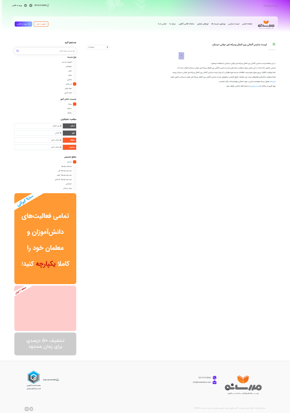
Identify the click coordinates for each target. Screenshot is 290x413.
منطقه (72, 140)
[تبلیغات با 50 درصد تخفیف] (45, 344)
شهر (73, 133)
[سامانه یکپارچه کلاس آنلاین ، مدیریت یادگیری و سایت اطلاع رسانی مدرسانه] (45, 238)
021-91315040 (205, 377)
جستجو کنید (70, 42)
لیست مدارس (255, 86)
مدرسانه (273, 81)
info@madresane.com (202, 382)
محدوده (72, 147)
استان (73, 126)
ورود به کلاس (17, 5)
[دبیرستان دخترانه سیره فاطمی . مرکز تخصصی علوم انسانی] (45, 308)
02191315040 (40, 5)
